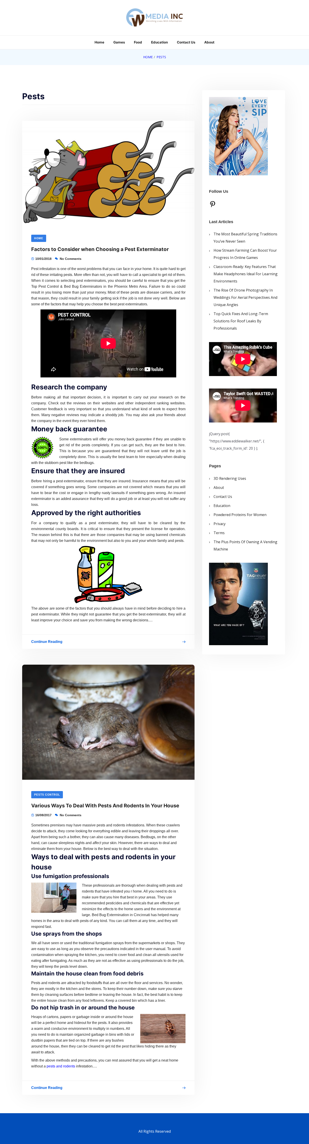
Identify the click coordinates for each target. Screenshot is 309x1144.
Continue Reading (46, 642)
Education (159, 42)
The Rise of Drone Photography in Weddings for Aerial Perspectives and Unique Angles (245, 297)
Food (138, 42)
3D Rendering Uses (230, 478)
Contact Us (186, 42)
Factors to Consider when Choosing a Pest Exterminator (100, 249)
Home (99, 42)
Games (119, 42)
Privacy (220, 523)
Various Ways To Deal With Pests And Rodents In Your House (105, 806)
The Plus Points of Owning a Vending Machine (245, 545)
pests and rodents (61, 1066)
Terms (219, 532)
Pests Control (47, 794)
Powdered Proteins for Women (240, 514)
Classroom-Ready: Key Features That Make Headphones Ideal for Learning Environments (246, 274)
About (209, 42)
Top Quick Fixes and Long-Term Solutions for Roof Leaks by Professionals (241, 321)
